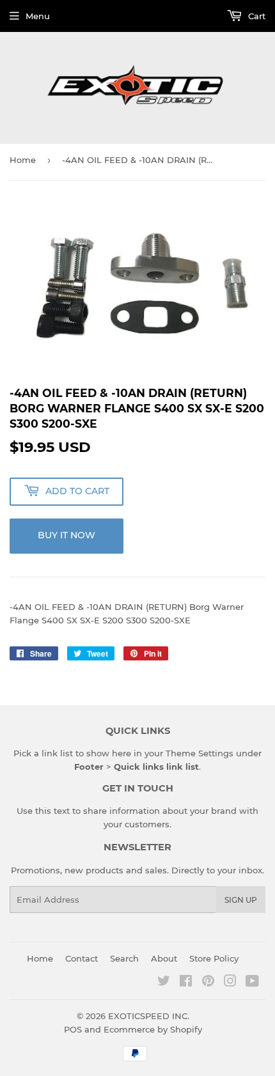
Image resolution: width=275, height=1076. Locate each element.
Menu (38, 16)
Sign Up (240, 900)
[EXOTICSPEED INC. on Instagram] (230, 983)
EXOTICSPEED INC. (148, 1016)
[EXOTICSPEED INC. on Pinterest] (208, 983)
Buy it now (66, 535)
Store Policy (214, 958)
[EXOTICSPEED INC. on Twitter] (163, 983)
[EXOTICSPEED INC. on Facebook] (185, 983)
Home (23, 160)
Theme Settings (199, 753)
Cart (255, 16)
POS (73, 1029)
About (164, 958)
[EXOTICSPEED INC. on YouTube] (252, 983)
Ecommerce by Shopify (153, 1029)
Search (124, 958)
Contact (81, 958)
